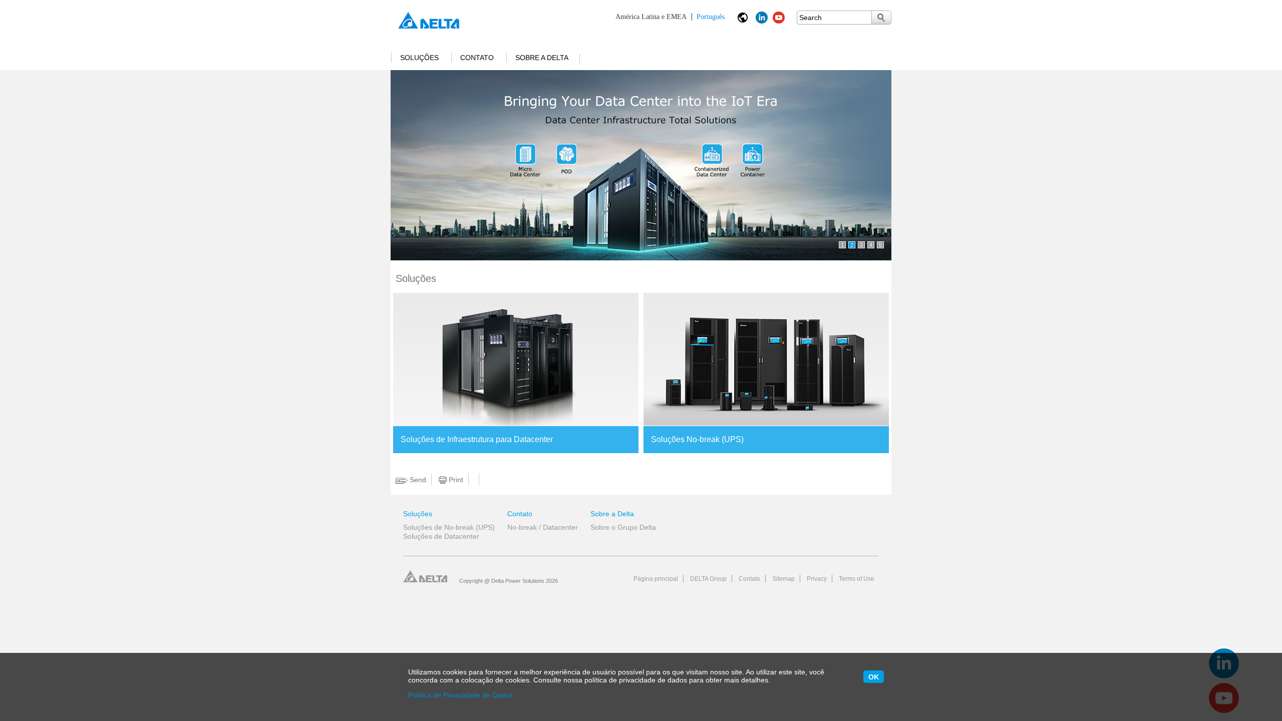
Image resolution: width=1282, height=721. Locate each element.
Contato (477, 58)
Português (670, 17)
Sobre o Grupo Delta (623, 527)
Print (455, 480)
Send (417, 480)
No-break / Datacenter (542, 527)
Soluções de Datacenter (441, 536)
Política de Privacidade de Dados (460, 695)
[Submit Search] (881, 17)
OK (873, 677)
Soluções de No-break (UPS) (449, 527)
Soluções (419, 58)
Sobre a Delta (541, 58)
